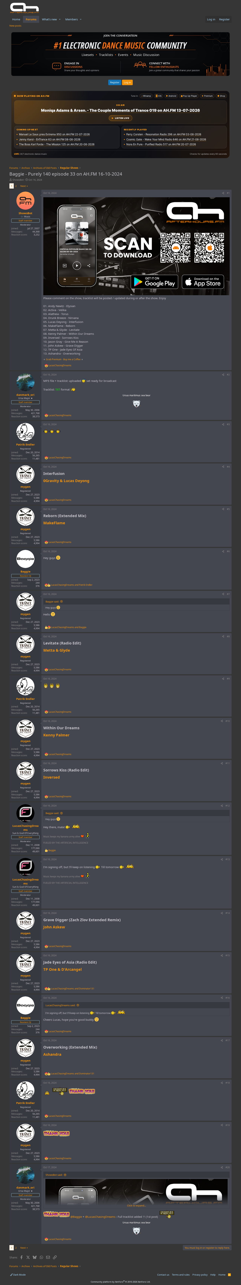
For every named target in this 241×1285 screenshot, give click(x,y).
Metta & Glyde (56, 650)
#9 (228, 678)
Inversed (51, 777)
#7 (228, 594)
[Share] (223, 193)
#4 (228, 466)
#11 (228, 763)
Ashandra (52, 1054)
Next (23, 186)
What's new (49, 19)
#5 (228, 509)
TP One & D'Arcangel (62, 969)
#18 (228, 1082)
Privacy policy (200, 1274)
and (71, 584)
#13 (228, 859)
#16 (228, 997)
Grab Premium (54, 359)
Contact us (163, 1274)
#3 (228, 424)
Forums (31, 19)
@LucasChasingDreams (100, 1216)
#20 (228, 1167)
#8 (228, 636)
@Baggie (76, 1216)
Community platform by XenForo (120, 1281)
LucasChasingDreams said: (60, 1005)
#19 (228, 1125)
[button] (60, 19)
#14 (228, 913)
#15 (228, 955)
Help (213, 1274)
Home (16, 19)
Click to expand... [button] (136, 1205)
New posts (15, 25)
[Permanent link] (66, 474)
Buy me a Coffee (72, 359)
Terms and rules (181, 1274)
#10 (228, 721)
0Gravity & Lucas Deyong (66, 480)
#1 (228, 193)
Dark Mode (19, 1274)
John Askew (54, 927)
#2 (228, 374)
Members (71, 19)
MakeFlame (54, 522)
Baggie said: (52, 601)
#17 (228, 1040)
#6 (228, 551)
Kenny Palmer (56, 735)
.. (136, 405)
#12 (228, 805)
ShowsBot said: (54, 1174)
